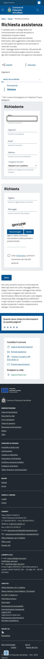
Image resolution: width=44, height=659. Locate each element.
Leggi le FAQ (6, 612)
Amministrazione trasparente (12, 609)
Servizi (10, 18)
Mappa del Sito (32, 647)
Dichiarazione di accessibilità (12, 606)
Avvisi (3, 486)
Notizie (4, 482)
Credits (13, 647)
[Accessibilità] (6, 653)
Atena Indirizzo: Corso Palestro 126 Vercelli (18, 591)
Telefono (11, 152)
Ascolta (28, 231)
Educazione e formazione (11, 458)
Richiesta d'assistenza (10, 620)
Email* (10, 141)
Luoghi (4, 499)
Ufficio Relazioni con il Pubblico (13, 537)
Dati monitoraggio (8, 644)
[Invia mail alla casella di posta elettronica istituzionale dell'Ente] (22, 530)
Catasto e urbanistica (9, 454)
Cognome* (12, 129)
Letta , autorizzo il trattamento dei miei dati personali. (23, 255)
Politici (3, 430)
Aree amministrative (9, 412)
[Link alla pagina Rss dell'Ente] (2, 632)
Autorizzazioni (6, 451)
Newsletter (5, 635)
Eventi (3, 502)
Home (3, 18)
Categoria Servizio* (16, 162)
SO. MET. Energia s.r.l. (9, 594)
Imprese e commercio (9, 465)
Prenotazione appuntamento (12, 617)
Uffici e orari (6, 541)
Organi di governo (8, 423)
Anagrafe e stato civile (10, 447)
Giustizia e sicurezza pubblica (12, 462)
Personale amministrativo (11, 427)
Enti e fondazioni (7, 419)
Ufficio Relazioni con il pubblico (13, 587)
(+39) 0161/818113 (17, 523)
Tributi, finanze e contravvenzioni (14, 469)
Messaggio (12, 209)
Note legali (5, 602)
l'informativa (21, 255)
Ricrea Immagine (15, 231)
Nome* (10, 115)
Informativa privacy (8, 598)
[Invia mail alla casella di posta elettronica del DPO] (16, 558)
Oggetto (11, 198)
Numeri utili (5, 545)
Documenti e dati (8, 415)
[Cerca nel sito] (36, 10)
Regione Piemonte (9, 3)
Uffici (3, 434)
